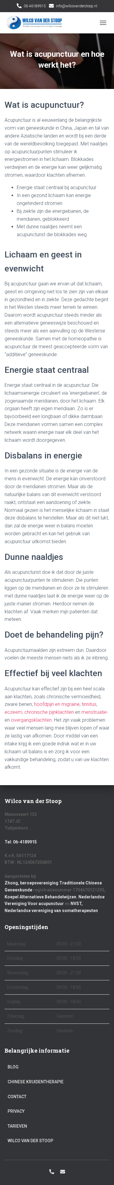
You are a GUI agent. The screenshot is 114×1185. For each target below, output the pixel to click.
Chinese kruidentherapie (36, 1081)
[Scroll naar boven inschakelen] (102, 1172)
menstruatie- (94, 712)
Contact (17, 1096)
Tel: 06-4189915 (21, 841)
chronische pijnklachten (49, 712)
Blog (13, 1066)
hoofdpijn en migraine (57, 704)
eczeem (13, 712)
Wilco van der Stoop (30, 1140)
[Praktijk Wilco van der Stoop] (36, 22)
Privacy (16, 1111)
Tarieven (17, 1126)
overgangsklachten (31, 720)
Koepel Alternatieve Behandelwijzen (40, 896)
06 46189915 (35, 6)
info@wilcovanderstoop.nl (76, 6)
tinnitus (89, 704)
